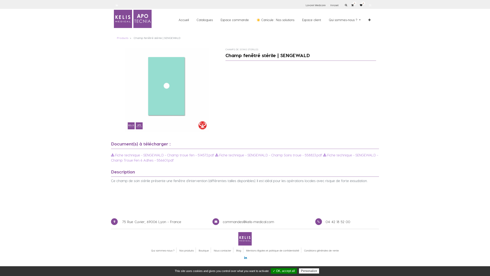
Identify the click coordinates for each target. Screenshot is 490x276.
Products (122, 37)
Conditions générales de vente (321, 250)
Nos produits (186, 250)
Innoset (334, 5)
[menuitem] (183, 20)
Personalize (309, 271)
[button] (369, 20)
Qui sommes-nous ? (162, 250)
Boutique (204, 250)
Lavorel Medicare (316, 5)
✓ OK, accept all (284, 271)
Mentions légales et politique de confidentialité (272, 250)
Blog (238, 250)
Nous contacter (222, 250)
